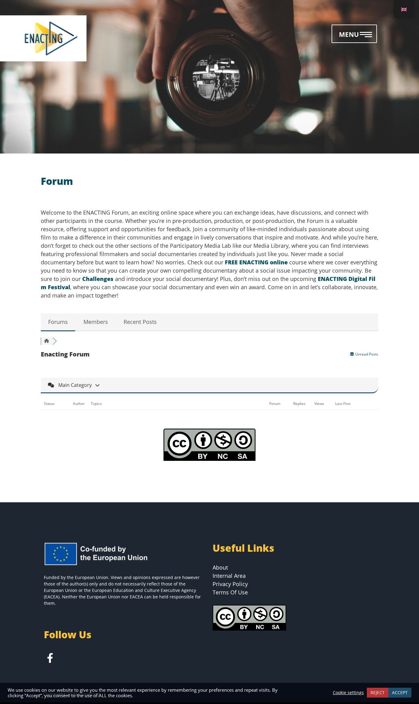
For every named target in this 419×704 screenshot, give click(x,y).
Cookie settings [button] (348, 692)
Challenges (98, 278)
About (220, 567)
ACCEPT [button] (400, 692)
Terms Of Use (230, 592)
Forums (58, 321)
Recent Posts (140, 321)
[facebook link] (50, 659)
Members (95, 321)
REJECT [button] (378, 692)
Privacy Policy (230, 584)
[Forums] (46, 341)
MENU (349, 34)
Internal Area (229, 575)
